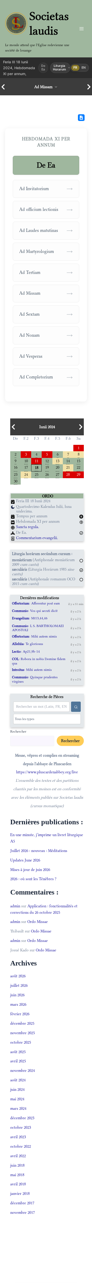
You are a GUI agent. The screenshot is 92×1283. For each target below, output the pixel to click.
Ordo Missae (37, 921)
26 (47, 474)
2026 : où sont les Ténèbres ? (33, 878)
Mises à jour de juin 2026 (30, 869)
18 (36, 467)
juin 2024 (17, 1089)
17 (26, 467)
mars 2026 (18, 1004)
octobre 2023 (20, 1127)
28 (68, 474)
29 (78, 474)
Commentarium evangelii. (37, 537)
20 (57, 467)
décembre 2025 (22, 1023)
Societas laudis (49, 23)
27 (57, 474)
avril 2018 (18, 1184)
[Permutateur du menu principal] (81, 28)
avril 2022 (18, 1155)
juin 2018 (17, 1165)
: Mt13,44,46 (30, 618)
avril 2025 (18, 1061)
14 (68, 460)
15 (78, 460)
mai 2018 (17, 1174)
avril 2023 (18, 1136)
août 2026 (18, 975)
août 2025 (18, 1051)
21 (68, 467)
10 (26, 460)
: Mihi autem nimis (34, 636)
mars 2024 (18, 1108)
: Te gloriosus (27, 644)
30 (15, 481)
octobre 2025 (20, 1042)
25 (36, 474)
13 (57, 460)
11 (36, 460)
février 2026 (19, 1013)
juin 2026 (17, 994)
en (84, 67)
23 (15, 474)
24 (26, 474)
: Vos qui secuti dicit (34, 611)
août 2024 (18, 1079)
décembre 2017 (22, 1202)
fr (75, 67)
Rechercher (18, 731)
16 (15, 467)
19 (47, 467)
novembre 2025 (22, 1032)
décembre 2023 (22, 1117)
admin (15, 906)
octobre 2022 (20, 1146)
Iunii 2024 (47, 427)
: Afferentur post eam (36, 603)
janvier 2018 (20, 1193)
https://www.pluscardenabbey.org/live (47, 771)
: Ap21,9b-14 (26, 651)
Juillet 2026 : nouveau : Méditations (38, 850)
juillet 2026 (19, 985)
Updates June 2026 (25, 860)
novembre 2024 (22, 1070)
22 (78, 467)
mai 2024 (17, 1098)
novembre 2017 (22, 1212)
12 (47, 460)
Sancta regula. (27, 526)
